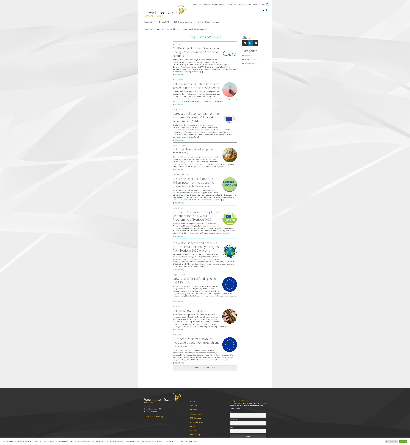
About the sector (217, 5)
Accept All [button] (403, 441)
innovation (250, 63)
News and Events (244, 5)
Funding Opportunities (208, 21)
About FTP (197, 5)
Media (255, 5)
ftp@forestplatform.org (154, 417)
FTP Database (231, 5)
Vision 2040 (149, 21)
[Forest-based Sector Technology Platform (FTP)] (164, 398)
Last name (233, 420)
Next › (214, 367)
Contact (261, 5)
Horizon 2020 (250, 59)
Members (206, 5)
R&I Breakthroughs (183, 21)
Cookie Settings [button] (391, 441)
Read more (179, 75)
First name (233, 412)
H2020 (247, 55)
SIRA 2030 (164, 21)
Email (231, 428)
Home (146, 29)
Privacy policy (195, 434)
